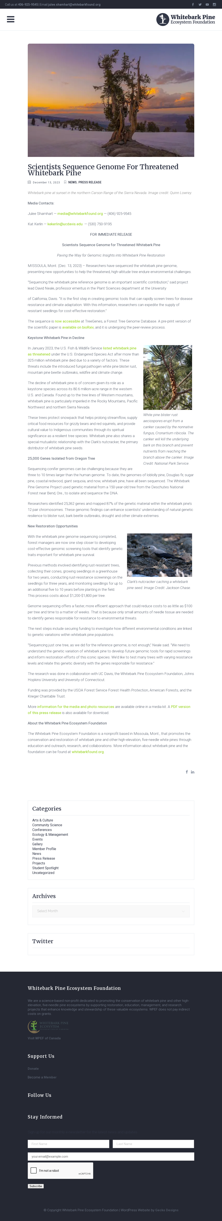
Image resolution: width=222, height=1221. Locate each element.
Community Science (47, 825)
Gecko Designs (166, 1210)
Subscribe (35, 1186)
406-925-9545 (28, 4)
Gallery (37, 844)
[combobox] (111, 911)
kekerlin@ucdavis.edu (65, 224)
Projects (38, 863)
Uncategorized (43, 873)
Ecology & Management (50, 835)
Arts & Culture (42, 820)
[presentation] (61, 1170)
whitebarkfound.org (88, 752)
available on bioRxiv (78, 327)
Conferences (42, 830)
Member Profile (44, 849)
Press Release (89, 182)
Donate (33, 1069)
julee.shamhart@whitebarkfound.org (74, 4)
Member (50, 1077)
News (72, 182)
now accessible (67, 321)
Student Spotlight (45, 868)
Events (37, 839)
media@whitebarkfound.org (80, 213)
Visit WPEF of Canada (44, 1038)
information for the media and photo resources (75, 706)
